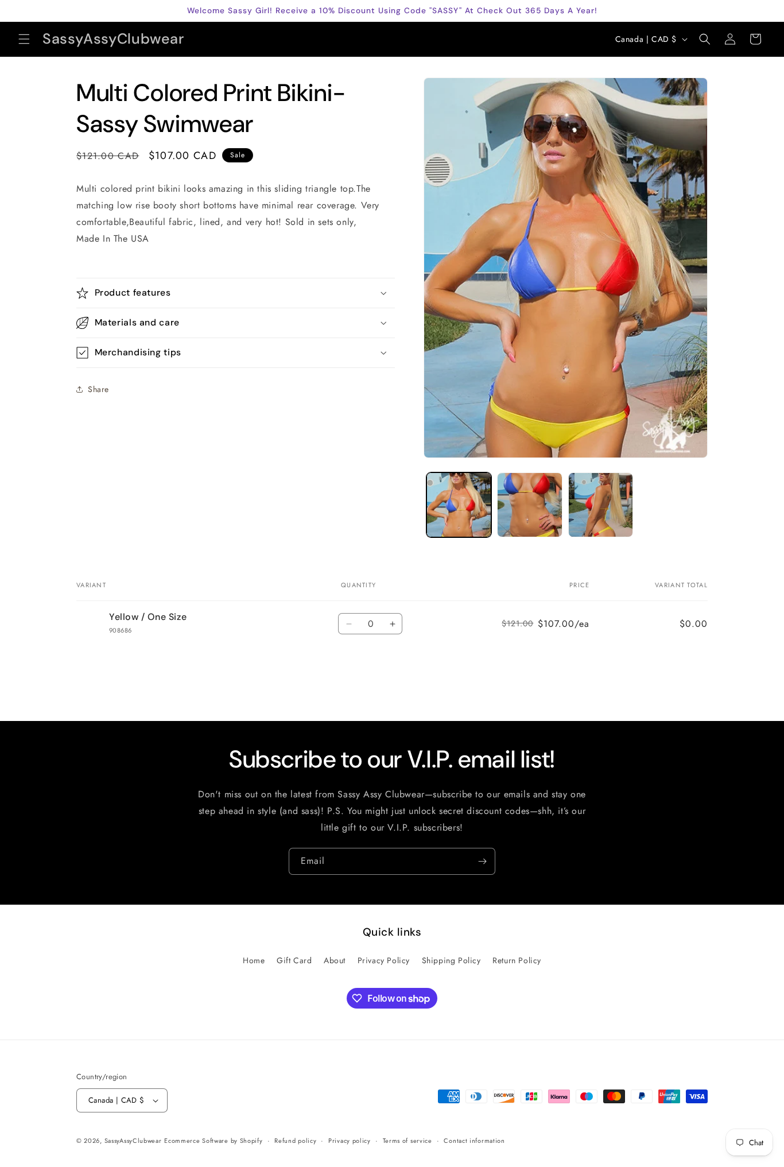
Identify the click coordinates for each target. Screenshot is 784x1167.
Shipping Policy (451, 960)
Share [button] (98, 388)
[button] (24, 39)
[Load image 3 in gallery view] (600, 504)
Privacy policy (349, 1140)
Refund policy (295, 1140)
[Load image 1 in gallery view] (458, 504)
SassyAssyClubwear (133, 1140)
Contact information (474, 1140)
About (335, 960)
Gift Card (294, 960)
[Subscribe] (482, 861)
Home (254, 960)
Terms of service (407, 1140)
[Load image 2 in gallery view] (529, 504)
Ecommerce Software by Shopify (213, 1140)
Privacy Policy (384, 960)
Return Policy (516, 960)
